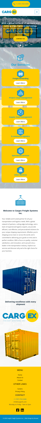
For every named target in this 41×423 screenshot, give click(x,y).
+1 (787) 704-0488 (22, 4)
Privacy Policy (20, 391)
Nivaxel (36, 418)
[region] (20, 31)
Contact (20, 380)
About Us (20, 378)
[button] (18, 45)
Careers (20, 389)
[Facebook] (17, 410)
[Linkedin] (22, 410)
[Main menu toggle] (37, 12)
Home (20, 375)
